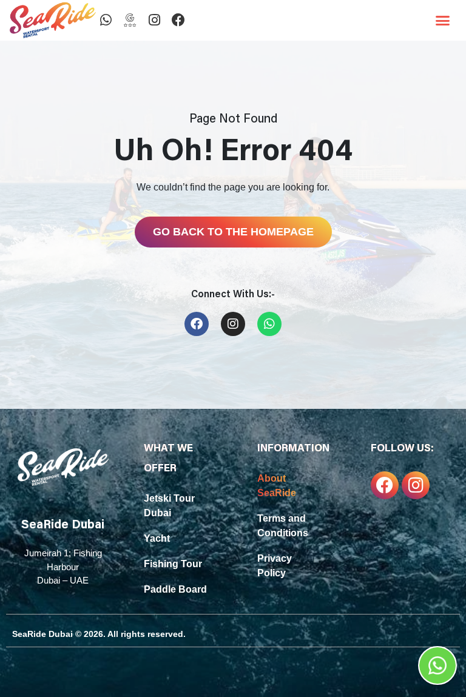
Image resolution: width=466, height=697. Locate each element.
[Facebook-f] (385, 485)
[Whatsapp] (105, 20)
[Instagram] (154, 20)
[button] (442, 20)
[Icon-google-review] (130, 20)
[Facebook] (178, 20)
